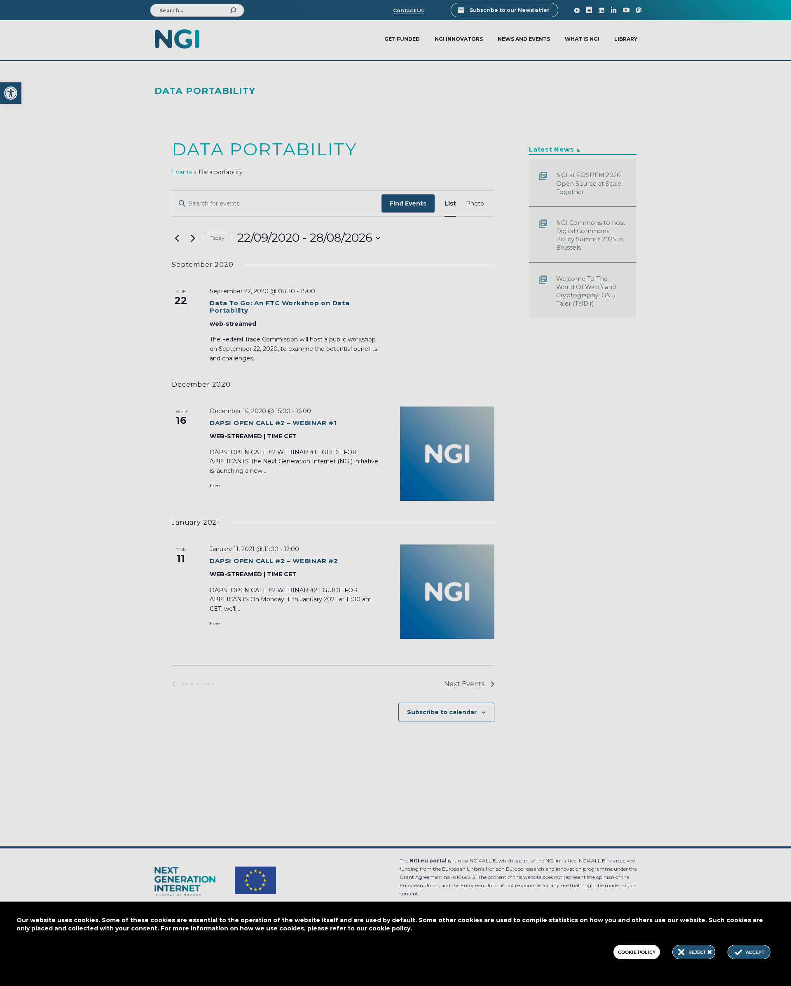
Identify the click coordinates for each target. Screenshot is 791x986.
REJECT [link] (697, 952)
